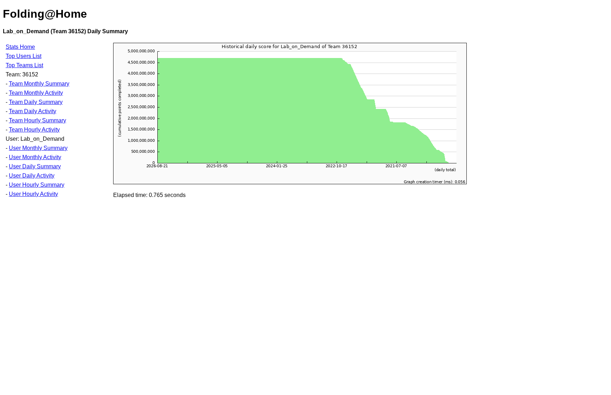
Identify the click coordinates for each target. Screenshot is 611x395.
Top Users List (23, 56)
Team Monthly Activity (36, 93)
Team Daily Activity (32, 111)
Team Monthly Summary (39, 84)
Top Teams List (24, 65)
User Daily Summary (35, 166)
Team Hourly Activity (34, 130)
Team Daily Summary (36, 102)
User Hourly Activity (33, 194)
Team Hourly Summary (37, 120)
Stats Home (20, 47)
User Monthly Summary (38, 148)
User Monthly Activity (35, 157)
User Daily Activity (31, 176)
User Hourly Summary (36, 185)
